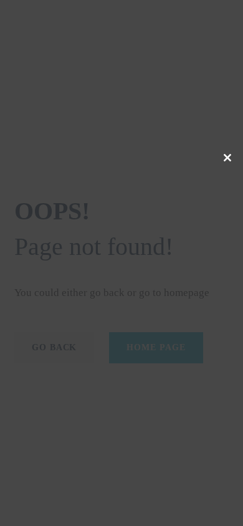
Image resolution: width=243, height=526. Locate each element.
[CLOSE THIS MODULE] (227, 157)
